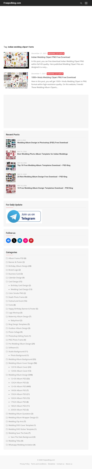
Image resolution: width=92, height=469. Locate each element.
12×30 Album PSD (18, 378)
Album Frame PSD (16, 258)
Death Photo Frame (17, 297)
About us (69, 464)
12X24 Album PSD (18, 382)
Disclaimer (51, 464)
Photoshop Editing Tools (18, 336)
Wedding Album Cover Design (21, 363)
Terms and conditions (38, 464)
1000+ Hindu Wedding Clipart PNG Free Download (53, 77)
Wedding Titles (15, 441)
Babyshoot (15, 320)
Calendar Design (15, 277)
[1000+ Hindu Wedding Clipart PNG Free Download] (16, 80)
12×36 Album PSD (18, 386)
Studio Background (16, 351)
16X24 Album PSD (18, 398)
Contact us (60, 464)
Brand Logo (13, 270)
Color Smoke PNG (16, 293)
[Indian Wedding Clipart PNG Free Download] (16, 60)
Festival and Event (16, 301)
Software (12, 347)
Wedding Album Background (20, 359)
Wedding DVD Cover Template (21, 425)
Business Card (14, 274)
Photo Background (18, 355)
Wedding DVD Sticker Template (21, 429)
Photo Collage (14, 332)
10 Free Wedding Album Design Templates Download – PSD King (45, 188)
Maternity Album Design (19, 316)
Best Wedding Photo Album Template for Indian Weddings (42, 154)
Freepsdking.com (12, 3)
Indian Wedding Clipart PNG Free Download (50, 57)
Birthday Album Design (18, 266)
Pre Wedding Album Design (20, 344)
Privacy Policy (25, 464)
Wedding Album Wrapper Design (22, 417)
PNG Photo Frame (16, 340)
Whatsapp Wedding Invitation (21, 445)
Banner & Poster (15, 262)
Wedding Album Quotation (20, 413)
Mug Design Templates (18, 324)
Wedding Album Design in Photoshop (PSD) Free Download (42, 143)
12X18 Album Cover (19, 367)
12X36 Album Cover (19, 371)
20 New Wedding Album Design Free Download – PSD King (42, 177)
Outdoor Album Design (18, 328)
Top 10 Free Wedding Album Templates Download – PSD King (43, 165)
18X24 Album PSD (18, 406)
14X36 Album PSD (18, 390)
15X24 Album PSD (18, 394)
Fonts (11, 305)
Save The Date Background (22, 437)
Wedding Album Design (18, 375)
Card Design (13, 281)
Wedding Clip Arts (55, 53)
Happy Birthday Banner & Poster (22, 308)
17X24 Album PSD (18, 402)
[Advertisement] (46, 22)
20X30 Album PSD (18, 410)
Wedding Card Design (20, 289)
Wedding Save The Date (18, 433)
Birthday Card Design (19, 285)
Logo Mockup (14, 312)
